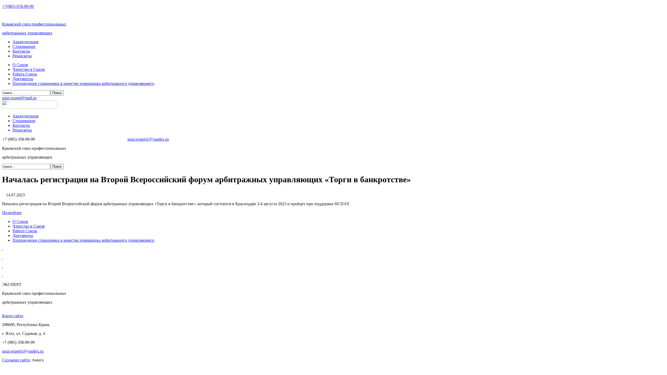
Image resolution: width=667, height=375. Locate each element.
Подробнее (12, 212)
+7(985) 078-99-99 (18, 6)
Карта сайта (12, 316)
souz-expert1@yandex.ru (148, 139)
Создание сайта (16, 360)
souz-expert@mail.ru (19, 98)
